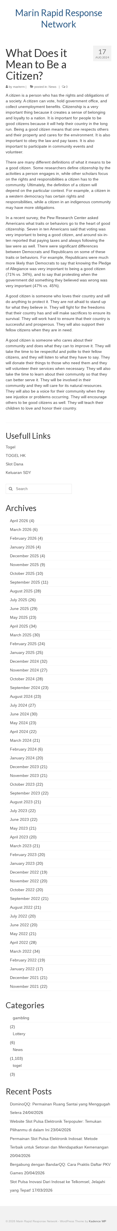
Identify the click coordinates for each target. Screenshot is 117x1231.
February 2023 (23, 854)
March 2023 (21, 846)
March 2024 (21, 740)
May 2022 (19, 933)
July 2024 (18, 705)
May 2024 (19, 723)
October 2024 (22, 679)
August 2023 (21, 802)
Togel (10, 447)
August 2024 (21, 696)
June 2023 (19, 819)
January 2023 (22, 863)
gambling (21, 1018)
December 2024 (24, 661)
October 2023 (22, 784)
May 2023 (19, 828)
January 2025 (22, 652)
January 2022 (22, 969)
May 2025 (19, 617)
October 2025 (22, 573)
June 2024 (19, 714)
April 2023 (19, 837)
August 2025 (21, 591)
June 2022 (19, 925)
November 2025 (24, 564)
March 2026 (21, 529)
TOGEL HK (16, 455)
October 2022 (22, 889)
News (53, 86)
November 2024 (24, 670)
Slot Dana (14, 464)
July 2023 (18, 810)
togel (17, 1065)
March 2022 (21, 951)
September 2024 (25, 687)
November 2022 (24, 881)
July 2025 (18, 600)
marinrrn (19, 86)
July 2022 (18, 916)
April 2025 (19, 626)
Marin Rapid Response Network (58, 18)
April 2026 (19, 520)
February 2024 (23, 749)
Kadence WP (97, 1221)
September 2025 (25, 582)
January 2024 (22, 758)
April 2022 (19, 942)
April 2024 (19, 731)
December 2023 (24, 766)
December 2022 (24, 872)
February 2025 (23, 643)
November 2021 (24, 986)
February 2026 (23, 538)
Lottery (19, 1033)
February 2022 (23, 960)
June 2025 (19, 608)
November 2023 (24, 775)
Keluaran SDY (18, 472)
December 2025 (24, 556)
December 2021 (24, 977)
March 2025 (21, 635)
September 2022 (25, 898)
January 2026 (22, 547)
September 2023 (25, 793)
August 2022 (21, 907)
